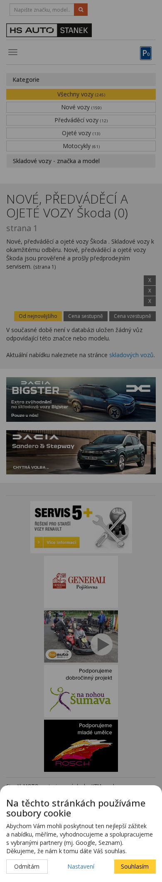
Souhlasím (135, 866)
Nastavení (80, 866)
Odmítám (26, 866)
